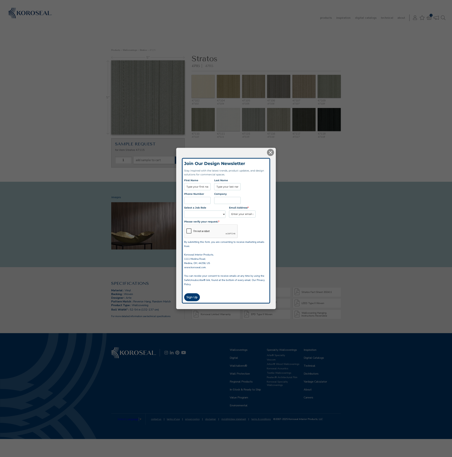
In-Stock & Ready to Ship (245, 390)
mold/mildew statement (233, 419)
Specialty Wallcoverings (282, 350)
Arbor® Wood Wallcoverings (283, 364)
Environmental (239, 405)
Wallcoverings (130, 50)
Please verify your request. (201, 221)
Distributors (311, 374)
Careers (308, 397)
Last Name (221, 180)
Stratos (143, 50)
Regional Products (241, 382)
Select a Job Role (195, 207)
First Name (191, 180)
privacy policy (192, 419)
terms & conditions (261, 419)
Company (220, 194)
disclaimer (210, 419)
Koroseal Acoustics (277, 368)
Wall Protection (240, 374)
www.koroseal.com (195, 267)
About (401, 17)
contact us (156, 419)
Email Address (239, 207)
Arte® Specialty (276, 355)
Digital (234, 358)
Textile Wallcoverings (279, 373)
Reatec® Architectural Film (282, 377)
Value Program (239, 397)
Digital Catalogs (366, 17)
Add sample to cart (148, 160)
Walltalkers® (238, 366)
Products (326, 17)
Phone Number (194, 194)
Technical (387, 17)
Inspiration (343, 17)
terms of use (173, 419)
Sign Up (192, 297)
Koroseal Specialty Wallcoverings (277, 383)
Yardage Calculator (315, 382)
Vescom (271, 359)
